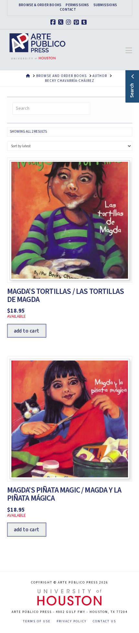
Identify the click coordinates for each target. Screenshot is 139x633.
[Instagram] (69, 22)
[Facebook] (54, 22)
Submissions (105, 5)
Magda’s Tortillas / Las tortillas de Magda (65, 295)
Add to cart (26, 330)
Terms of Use (36, 621)
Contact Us (104, 621)
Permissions (77, 5)
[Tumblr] (85, 22)
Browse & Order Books (40, 5)
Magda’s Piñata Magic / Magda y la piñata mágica (64, 494)
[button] (128, 51)
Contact (68, 9)
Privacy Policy (72, 621)
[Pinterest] (77, 22)
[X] (62, 22)
